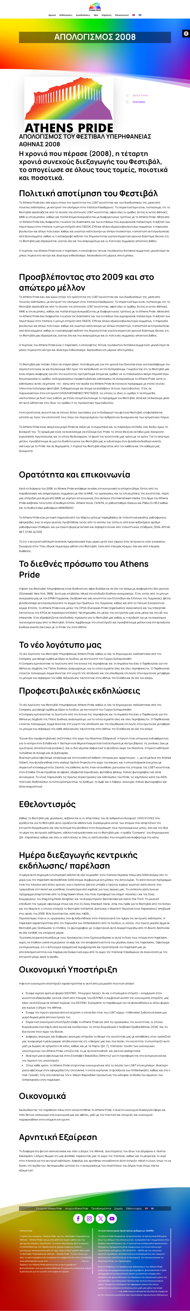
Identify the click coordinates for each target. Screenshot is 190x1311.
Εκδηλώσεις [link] (66, 15)
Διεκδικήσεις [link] (83, 15)
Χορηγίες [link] (107, 15)
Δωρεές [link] (118, 1208)
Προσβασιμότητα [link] (101, 1208)
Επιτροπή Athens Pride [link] (49, 1208)
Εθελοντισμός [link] (134, 1208)
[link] (186, 33)
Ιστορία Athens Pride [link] (76, 1208)
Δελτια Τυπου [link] (140, 95)
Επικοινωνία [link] (122, 15)
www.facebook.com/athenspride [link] (64, 1261)
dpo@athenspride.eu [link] (108, 1291)
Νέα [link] (96, 15)
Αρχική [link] (52, 15)
